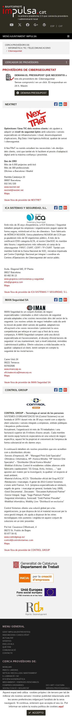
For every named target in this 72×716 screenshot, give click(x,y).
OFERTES (7, 641)
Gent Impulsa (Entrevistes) (16, 632)
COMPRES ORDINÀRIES (13, 685)
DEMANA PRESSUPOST (34, 92)
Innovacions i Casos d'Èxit (16, 635)
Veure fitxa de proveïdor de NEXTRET (22, 200)
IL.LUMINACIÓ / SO (11, 676)
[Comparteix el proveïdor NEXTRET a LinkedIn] (60, 104)
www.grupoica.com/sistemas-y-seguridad (24, 279)
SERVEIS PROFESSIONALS (57, 688)
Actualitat (8, 638)
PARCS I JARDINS (10, 670)
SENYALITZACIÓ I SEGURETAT (16, 688)
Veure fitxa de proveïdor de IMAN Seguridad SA (27, 382)
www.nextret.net (12, 187)
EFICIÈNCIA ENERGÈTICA (14, 679)
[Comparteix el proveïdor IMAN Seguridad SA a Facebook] (56, 299)
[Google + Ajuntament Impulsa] (36, 25)
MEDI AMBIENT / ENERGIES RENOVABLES (21, 682)
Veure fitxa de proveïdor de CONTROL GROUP (27, 550)
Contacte (8, 653)
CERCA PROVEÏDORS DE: (17, 45)
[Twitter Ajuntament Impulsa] (19, 25)
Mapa (7, 193)
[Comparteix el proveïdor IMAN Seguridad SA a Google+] (65, 299)
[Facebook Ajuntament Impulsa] (27, 25)
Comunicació (9, 650)
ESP (52, 26)
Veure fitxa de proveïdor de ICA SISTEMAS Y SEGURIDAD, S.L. (36, 292)
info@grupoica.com (13, 282)
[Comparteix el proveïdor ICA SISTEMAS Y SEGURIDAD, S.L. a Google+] (65, 207)
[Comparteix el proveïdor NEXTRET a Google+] (65, 104)
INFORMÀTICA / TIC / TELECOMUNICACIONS (29, 48)
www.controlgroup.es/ (14, 537)
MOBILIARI (7, 667)
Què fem (7, 647)
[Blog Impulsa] (44, 25)
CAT (60, 26)
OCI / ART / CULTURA (55, 685)
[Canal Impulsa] (12, 25)
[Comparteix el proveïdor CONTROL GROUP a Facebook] (56, 390)
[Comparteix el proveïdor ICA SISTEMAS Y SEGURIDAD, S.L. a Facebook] (56, 207)
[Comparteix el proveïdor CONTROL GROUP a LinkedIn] (60, 390)
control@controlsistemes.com (18, 540)
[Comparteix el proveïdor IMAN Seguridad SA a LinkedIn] (60, 299)
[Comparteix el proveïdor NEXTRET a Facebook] (56, 104)
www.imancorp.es (12, 369)
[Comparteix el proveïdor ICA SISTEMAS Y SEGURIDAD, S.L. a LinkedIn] (60, 207)
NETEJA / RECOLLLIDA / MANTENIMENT (20, 673)
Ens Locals (8, 644)
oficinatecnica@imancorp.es (18, 372)
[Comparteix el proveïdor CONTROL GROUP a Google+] (65, 390)
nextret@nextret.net (13, 190)
